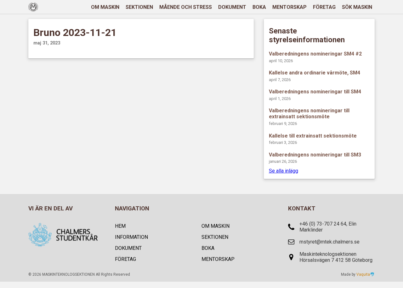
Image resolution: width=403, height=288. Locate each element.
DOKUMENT (232, 7)
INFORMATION (131, 237)
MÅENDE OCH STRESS (185, 7)
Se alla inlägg (283, 171)
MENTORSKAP (289, 7)
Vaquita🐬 (365, 274)
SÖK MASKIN (357, 7)
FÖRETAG (324, 7)
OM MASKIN (105, 7)
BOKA (259, 7)
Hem (120, 226)
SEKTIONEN (139, 7)
